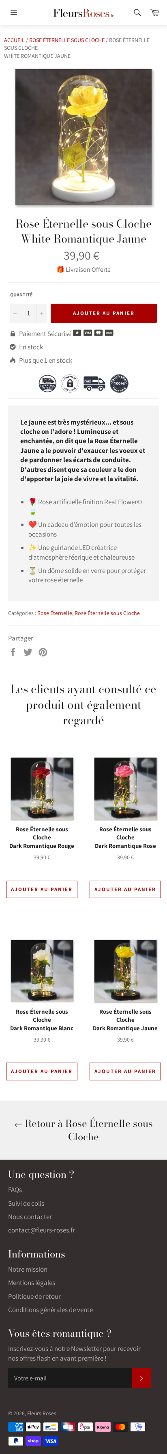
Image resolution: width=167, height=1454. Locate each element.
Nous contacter (30, 1216)
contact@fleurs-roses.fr (41, 1230)
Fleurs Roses (41, 1413)
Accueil (14, 40)
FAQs (15, 1189)
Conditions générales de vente (50, 1309)
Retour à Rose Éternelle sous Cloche (87, 1130)
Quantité (21, 295)
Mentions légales (31, 1282)
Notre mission (27, 1269)
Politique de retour (34, 1296)
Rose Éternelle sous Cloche (67, 40)
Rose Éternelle (54, 613)
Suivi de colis (26, 1203)
